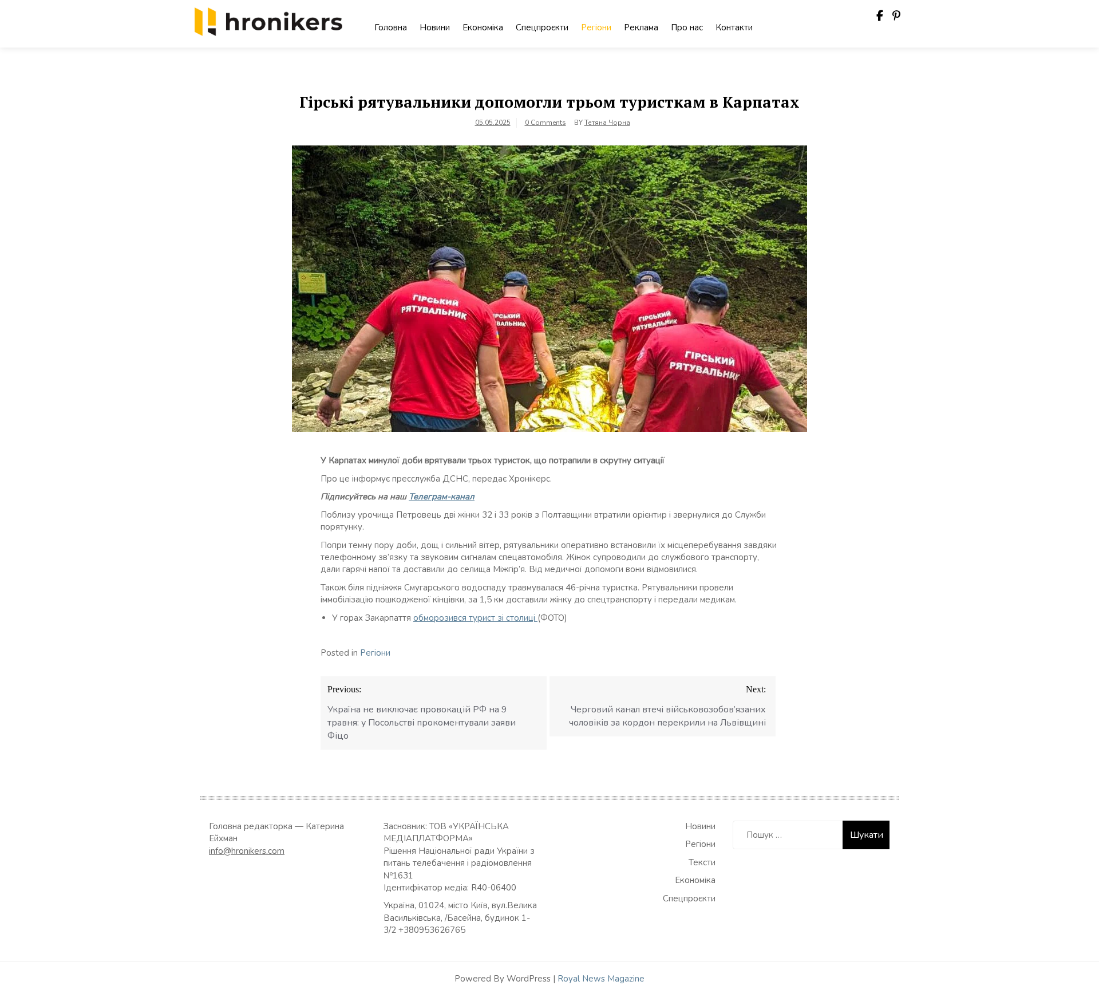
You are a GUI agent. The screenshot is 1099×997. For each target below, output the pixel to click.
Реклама (641, 27)
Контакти (734, 27)
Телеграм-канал (442, 496)
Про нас (687, 27)
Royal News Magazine (601, 978)
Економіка (482, 27)
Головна (390, 27)
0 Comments (545, 122)
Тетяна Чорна (607, 122)
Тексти (702, 862)
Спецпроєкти (542, 27)
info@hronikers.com (246, 851)
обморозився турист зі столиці (475, 618)
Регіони (596, 27)
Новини (435, 27)
